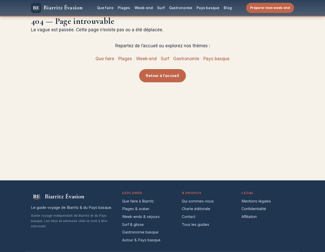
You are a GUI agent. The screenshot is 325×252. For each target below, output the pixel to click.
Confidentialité (253, 209)
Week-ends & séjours (141, 216)
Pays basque (208, 8)
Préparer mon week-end (270, 8)
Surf (161, 8)
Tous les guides (195, 224)
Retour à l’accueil (162, 75)
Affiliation (249, 216)
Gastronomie (180, 8)
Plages (124, 8)
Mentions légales (256, 201)
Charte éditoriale (196, 209)
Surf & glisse (133, 224)
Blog (228, 8)
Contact (188, 216)
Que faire (105, 8)
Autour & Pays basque (141, 240)
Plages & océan (135, 209)
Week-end (144, 8)
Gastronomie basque (140, 232)
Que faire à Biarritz (138, 201)
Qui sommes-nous (198, 201)
